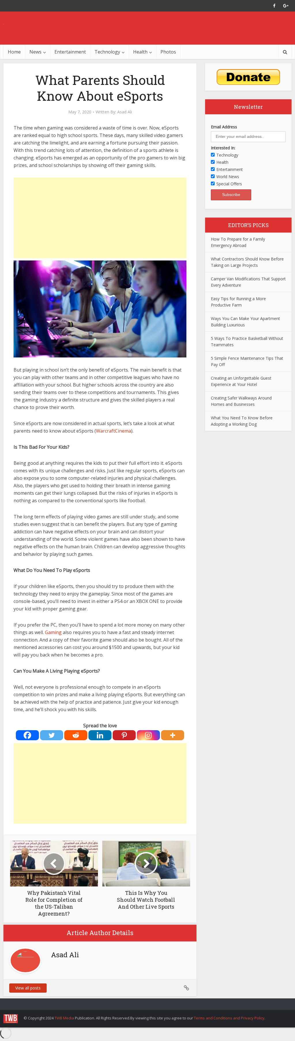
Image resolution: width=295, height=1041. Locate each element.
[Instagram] (148, 735)
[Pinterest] (124, 735)
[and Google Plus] (286, 6)
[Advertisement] (100, 218)
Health (140, 52)
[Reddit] (75, 735)
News (35, 52)
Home (14, 52)
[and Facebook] (274, 6)
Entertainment (70, 52)
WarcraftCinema (113, 431)
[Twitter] (51, 735)
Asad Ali (124, 112)
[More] (172, 735)
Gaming (53, 632)
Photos (168, 52)
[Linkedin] (99, 735)
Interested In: (223, 148)
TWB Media (64, 1018)
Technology (107, 52)
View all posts (28, 988)
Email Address (224, 127)
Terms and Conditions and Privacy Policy (229, 1018)
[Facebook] (27, 735)
